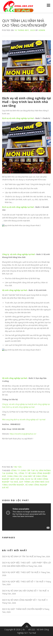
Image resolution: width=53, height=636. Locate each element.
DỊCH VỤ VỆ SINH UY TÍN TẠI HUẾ (17, 556)
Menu (48, 5)
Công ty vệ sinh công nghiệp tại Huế (18, 254)
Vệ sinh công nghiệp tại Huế (14, 290)
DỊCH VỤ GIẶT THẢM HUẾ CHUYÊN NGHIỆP (22, 609)
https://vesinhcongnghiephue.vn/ (23, 434)
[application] (26, 517)
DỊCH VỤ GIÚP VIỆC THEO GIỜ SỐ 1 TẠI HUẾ (22, 581)
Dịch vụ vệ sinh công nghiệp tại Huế (26, 100)
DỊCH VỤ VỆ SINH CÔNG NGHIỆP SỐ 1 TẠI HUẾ (24, 600)
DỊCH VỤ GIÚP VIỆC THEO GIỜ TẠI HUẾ (20, 572)
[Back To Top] (26, 627)
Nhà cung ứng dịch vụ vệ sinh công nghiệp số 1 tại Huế (23, 419)
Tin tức (17, 467)
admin (42, 30)
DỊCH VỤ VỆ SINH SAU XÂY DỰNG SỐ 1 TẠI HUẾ (24, 590)
